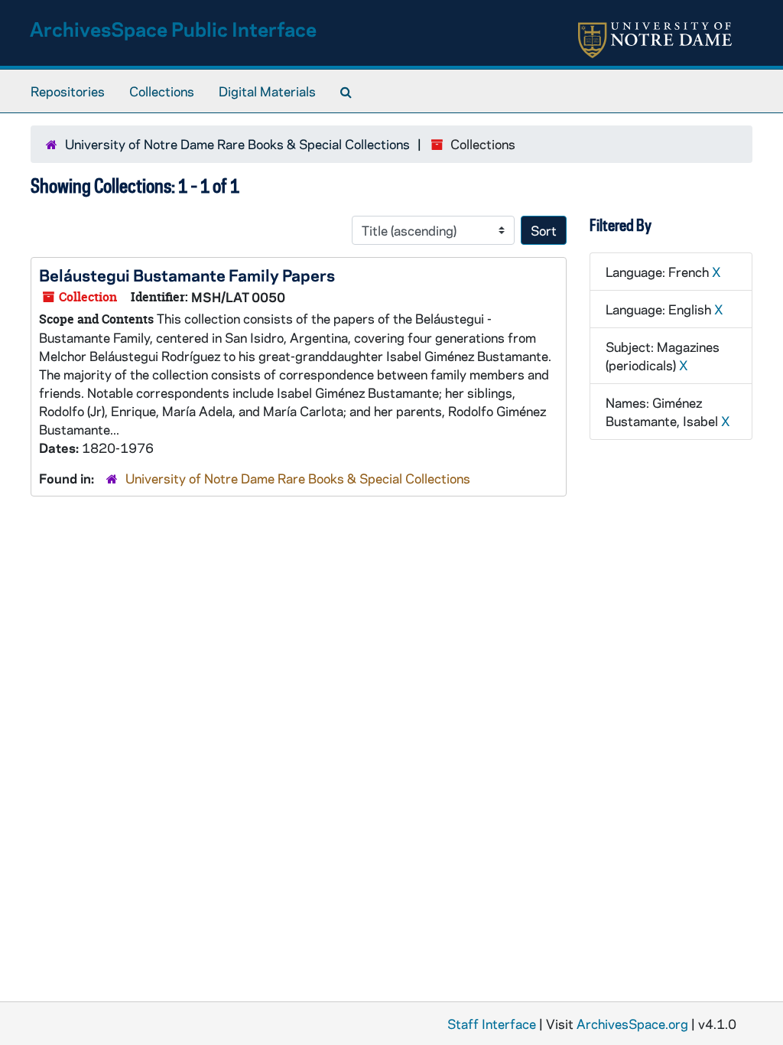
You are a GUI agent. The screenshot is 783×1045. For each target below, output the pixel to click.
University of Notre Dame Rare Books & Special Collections (237, 143)
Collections (161, 91)
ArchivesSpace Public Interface (173, 28)
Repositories (68, 91)
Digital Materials (267, 91)
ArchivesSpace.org (632, 1023)
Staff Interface (491, 1023)
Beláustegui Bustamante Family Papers (187, 274)
